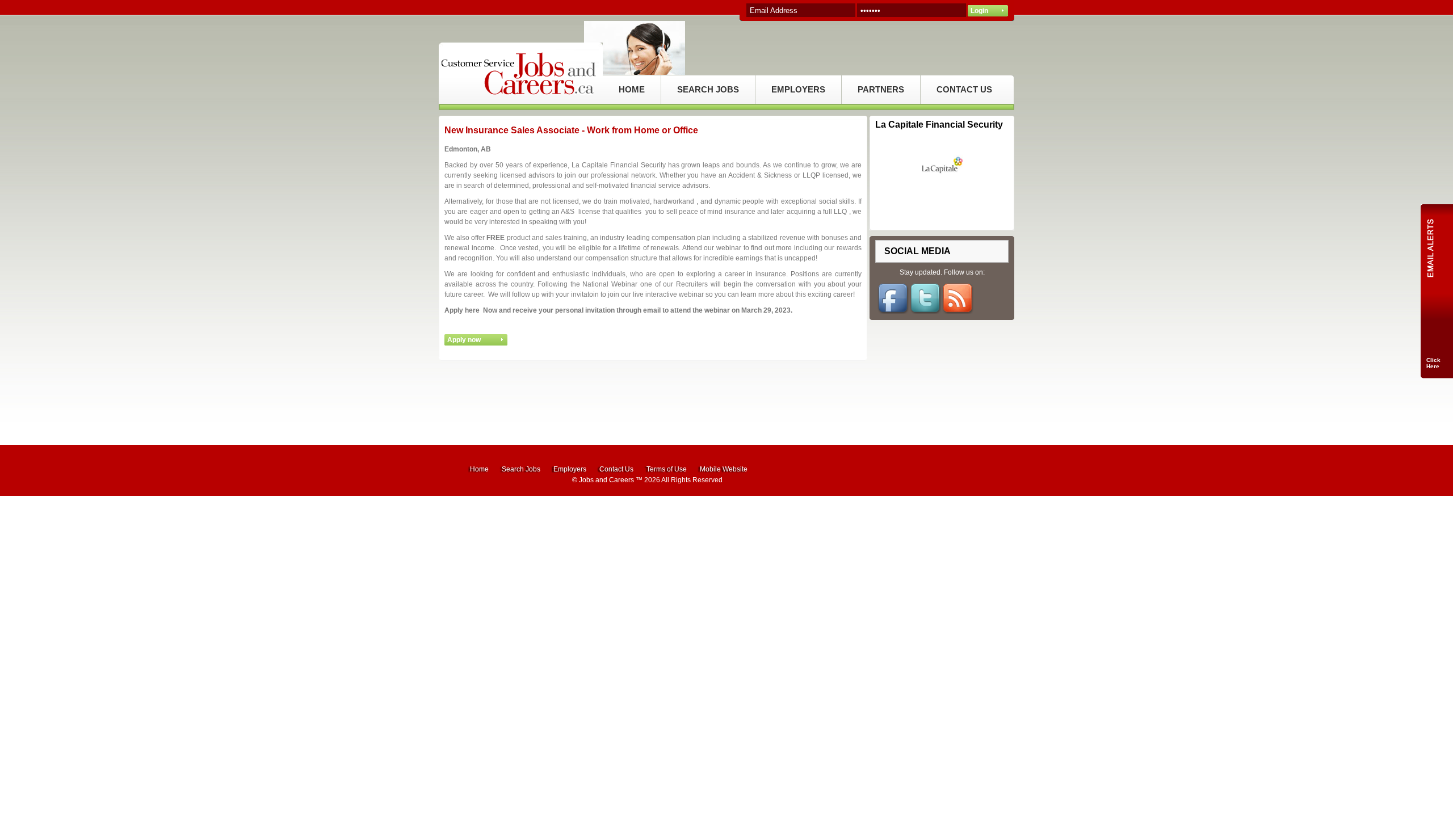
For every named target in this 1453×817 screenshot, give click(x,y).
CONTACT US (964, 89)
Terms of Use (666, 469)
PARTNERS (881, 89)
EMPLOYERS (798, 89)
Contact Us (616, 469)
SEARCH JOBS (708, 89)
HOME (632, 89)
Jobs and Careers (606, 480)
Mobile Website (724, 469)
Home (479, 469)
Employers (569, 469)
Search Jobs (521, 469)
